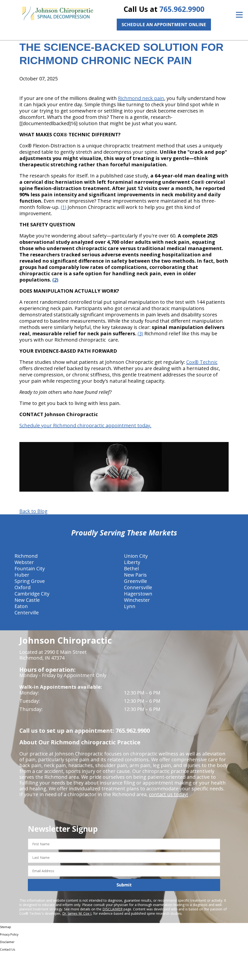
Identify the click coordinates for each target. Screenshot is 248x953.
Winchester (137, 600)
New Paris (135, 575)
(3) (140, 333)
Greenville (135, 581)
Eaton (21, 606)
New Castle (27, 600)
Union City (136, 556)
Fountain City (30, 568)
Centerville (27, 612)
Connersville (138, 587)
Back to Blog (33, 511)
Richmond (26, 556)
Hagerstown (138, 593)
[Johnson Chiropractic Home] (57, 13)
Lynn (129, 606)
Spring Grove (30, 581)
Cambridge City (32, 593)
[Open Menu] (239, 15)
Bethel (131, 568)
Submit (124, 885)
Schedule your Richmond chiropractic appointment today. (85, 425)
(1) (63, 207)
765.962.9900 (181, 9)
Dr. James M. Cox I (76, 913)
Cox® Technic (201, 362)
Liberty (132, 562)
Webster (24, 562)
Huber (22, 575)
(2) (55, 279)
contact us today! (168, 794)
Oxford (23, 587)
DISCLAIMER (112, 909)
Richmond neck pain (141, 98)
